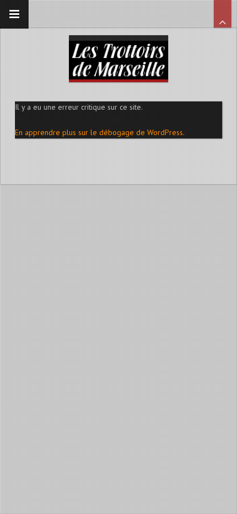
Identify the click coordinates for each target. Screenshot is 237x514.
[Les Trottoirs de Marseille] (118, 57)
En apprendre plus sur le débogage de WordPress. (100, 132)
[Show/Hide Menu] (14, 14)
